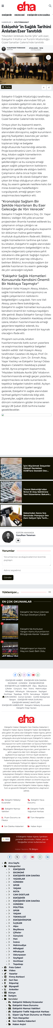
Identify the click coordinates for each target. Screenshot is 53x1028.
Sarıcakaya (35, 694)
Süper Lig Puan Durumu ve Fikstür (32, 1014)
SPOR (16, 885)
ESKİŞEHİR (7, 15)
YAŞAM (45, 694)
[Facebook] (15, 675)
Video (11, 970)
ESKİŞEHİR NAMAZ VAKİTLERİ (26, 702)
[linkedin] (47, 857)
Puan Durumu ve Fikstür (11, 818)
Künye (12, 992)
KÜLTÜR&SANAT (21, 22)
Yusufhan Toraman (25, 535)
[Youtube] (33, 675)
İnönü (31, 688)
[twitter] (17, 857)
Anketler (13, 989)
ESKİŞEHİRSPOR (36, 683)
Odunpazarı (31, 691)
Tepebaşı (18, 694)
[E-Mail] (18, 541)
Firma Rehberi (16, 977)
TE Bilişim (33, 849)
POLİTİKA (18, 907)
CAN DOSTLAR (21, 894)
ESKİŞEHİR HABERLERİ (12, 705)
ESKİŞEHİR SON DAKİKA (38, 15)
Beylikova (42, 686)
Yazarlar (12, 973)
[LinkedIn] (29, 675)
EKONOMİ (19, 15)
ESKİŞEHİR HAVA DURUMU (30, 700)
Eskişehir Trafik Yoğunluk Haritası (36, 810)
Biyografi (13, 986)
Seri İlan (13, 980)
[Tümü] (50, 592)
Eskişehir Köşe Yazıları (26, 708)
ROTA (26, 694)
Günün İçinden (25, 697)
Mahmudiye (41, 688)
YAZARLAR (19, 879)
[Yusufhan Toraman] (8, 537)
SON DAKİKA (11, 697)
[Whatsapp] (38, 675)
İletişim (12, 700)
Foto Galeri (14, 967)
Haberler (6, 22)
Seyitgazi (43, 691)
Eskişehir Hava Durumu (36, 801)
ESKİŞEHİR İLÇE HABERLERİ (18, 686)
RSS (7, 839)
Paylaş (8, 87)
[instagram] (25, 857)
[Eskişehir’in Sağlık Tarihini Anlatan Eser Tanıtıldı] (26, 68)
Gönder (8, 577)
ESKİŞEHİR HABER (14, 680)
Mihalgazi (9, 691)
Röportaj (13, 983)
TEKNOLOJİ (19, 917)
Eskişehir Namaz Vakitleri (11, 810)
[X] (20, 675)
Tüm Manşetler (37, 817)
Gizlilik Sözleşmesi (41, 697)
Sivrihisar (8, 694)
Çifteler (8, 688)
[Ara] (50, 6)
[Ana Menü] (3, 6)
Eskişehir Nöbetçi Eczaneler (37, 705)
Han (25, 688)
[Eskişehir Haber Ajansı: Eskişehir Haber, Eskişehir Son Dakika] (26, 5)
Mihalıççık (20, 691)
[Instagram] (24, 675)
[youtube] (32, 857)
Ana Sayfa (13, 863)
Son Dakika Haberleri (14, 826)
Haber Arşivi (36, 826)
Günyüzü (18, 688)
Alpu (34, 686)
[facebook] (10, 857)
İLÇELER (17, 923)
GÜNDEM (23, 683)
